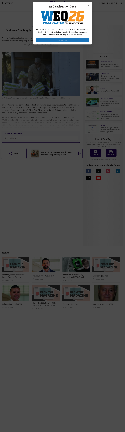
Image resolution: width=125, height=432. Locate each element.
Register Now (62, 40)
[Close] (88, 5)
